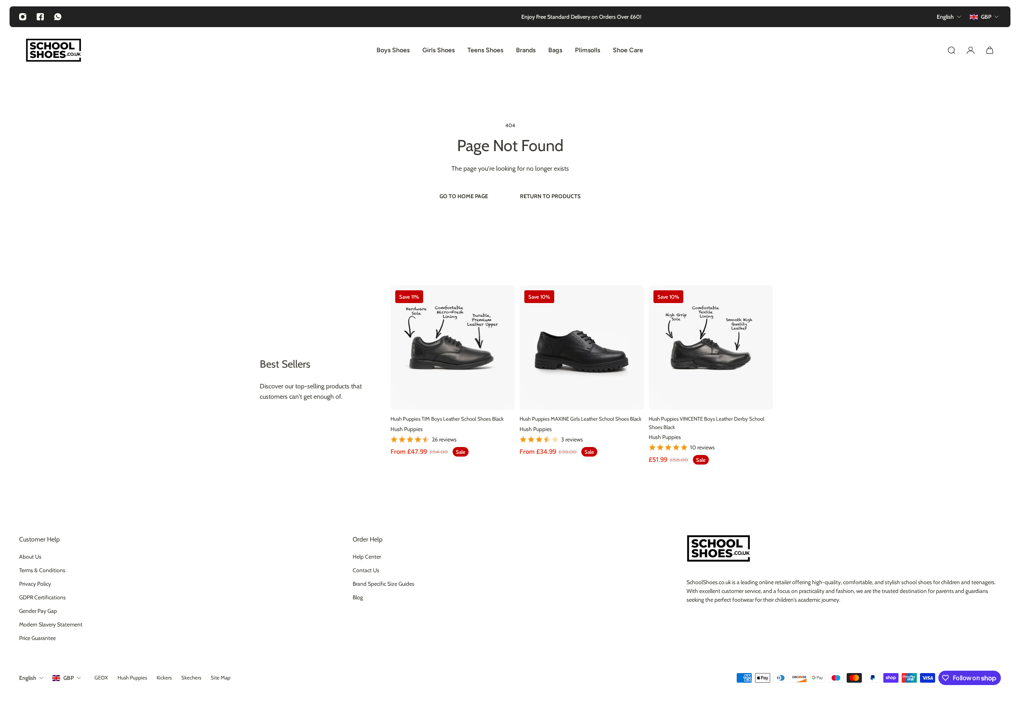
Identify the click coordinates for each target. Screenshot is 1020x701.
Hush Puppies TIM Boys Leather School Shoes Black (447, 418)
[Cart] (989, 50)
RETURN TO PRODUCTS (550, 196)
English (27, 677)
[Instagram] (22, 17)
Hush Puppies (406, 428)
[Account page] (970, 50)
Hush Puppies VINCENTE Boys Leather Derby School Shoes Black (706, 422)
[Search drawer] (951, 50)
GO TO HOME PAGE (463, 196)
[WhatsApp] (58, 17)
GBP (68, 677)
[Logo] (53, 50)
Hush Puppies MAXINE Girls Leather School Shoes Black (580, 418)
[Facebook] (40, 17)
